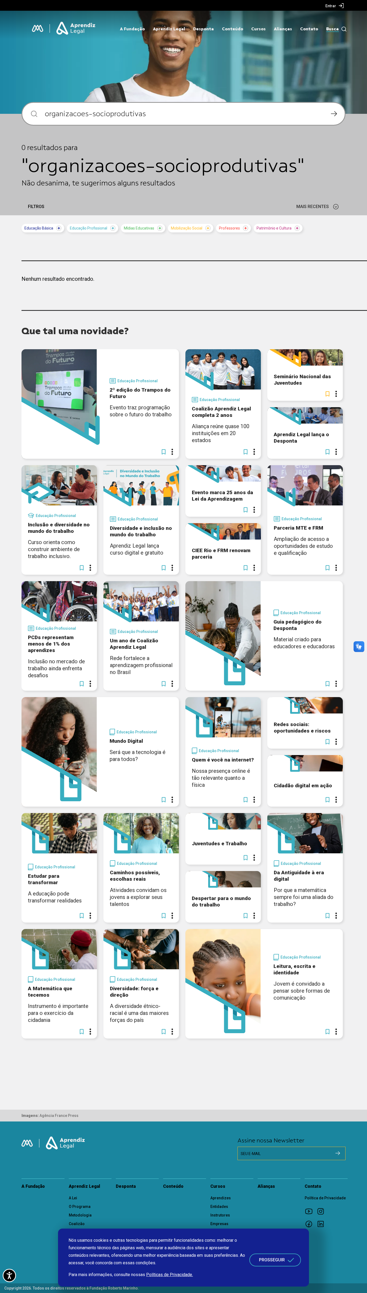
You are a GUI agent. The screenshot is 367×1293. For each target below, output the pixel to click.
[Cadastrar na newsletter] (337, 1153)
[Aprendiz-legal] (76, 28)
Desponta (203, 29)
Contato (309, 29)
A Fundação (132, 29)
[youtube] (310, 1211)
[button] (164, 452)
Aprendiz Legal (169, 29)
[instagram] (322, 1211)
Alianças (283, 29)
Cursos (258, 29)
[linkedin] (322, 1224)
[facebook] (310, 1224)
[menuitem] (334, 5)
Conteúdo (232, 29)
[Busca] (343, 29)
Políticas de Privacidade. (169, 1274)
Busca (332, 29)
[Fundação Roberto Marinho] (37, 28)
